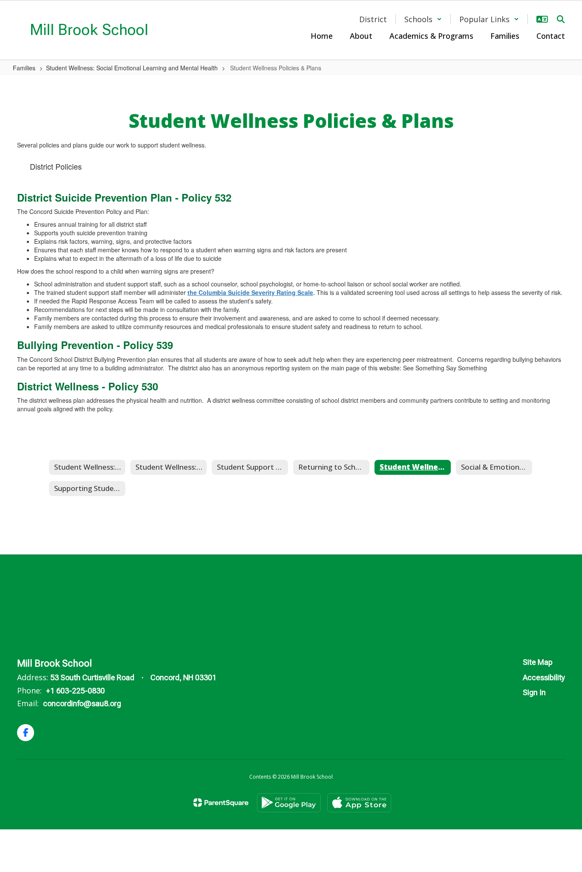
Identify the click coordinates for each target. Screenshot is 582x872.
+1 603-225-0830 (75, 690)
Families (24, 68)
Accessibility (544, 677)
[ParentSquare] (221, 802)
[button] (423, 19)
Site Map (538, 662)
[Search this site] (560, 19)
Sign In (534, 692)
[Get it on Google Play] (289, 802)
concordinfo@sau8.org (82, 703)
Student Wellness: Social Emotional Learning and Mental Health (132, 68)
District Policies (56, 166)
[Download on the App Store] (359, 802)
